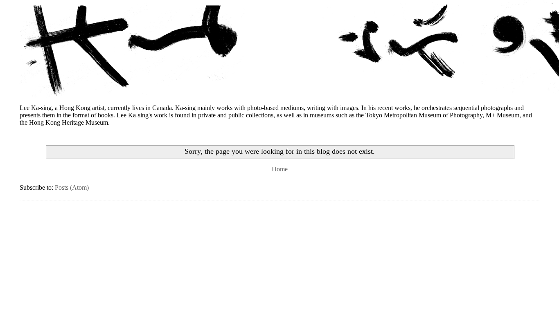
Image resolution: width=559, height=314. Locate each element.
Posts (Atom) (72, 187)
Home (280, 169)
